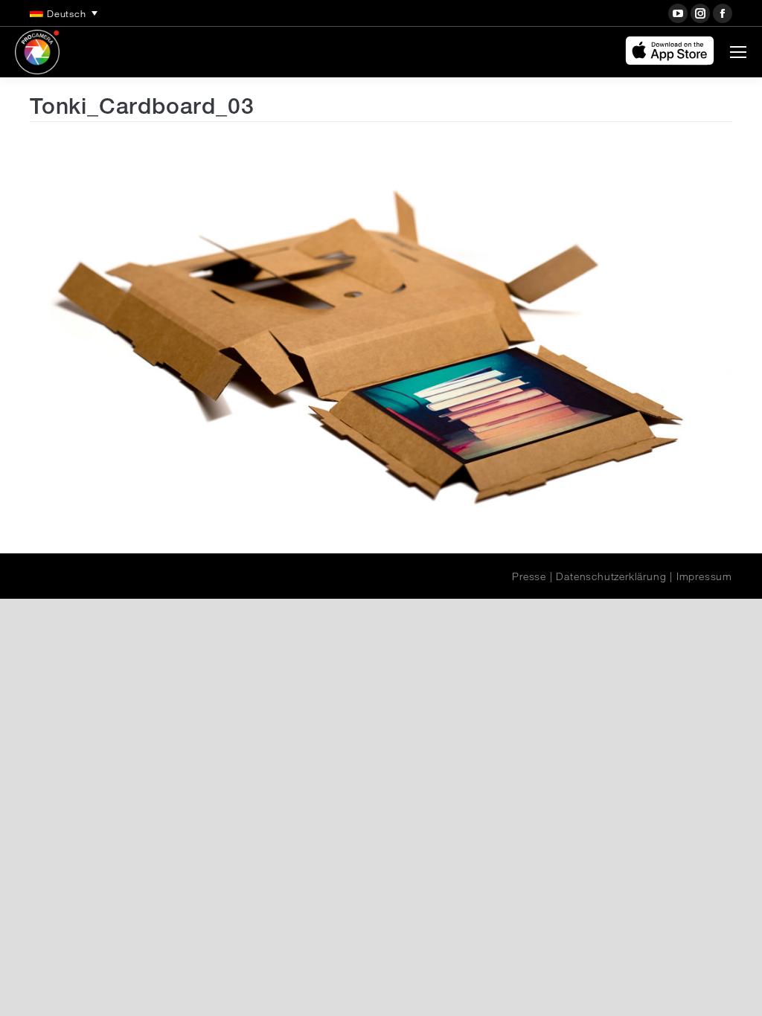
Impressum (704, 576)
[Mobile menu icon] (738, 52)
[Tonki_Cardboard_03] (381, 334)
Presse (529, 576)
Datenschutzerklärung (611, 576)
